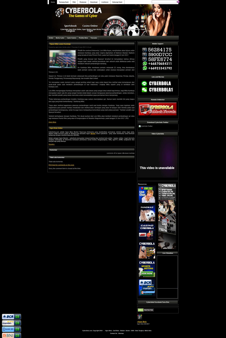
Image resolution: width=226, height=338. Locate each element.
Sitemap (121, 333)
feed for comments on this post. (61, 165)
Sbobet (93, 133)
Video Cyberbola (158, 134)
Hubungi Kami (117, 2)
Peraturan (83, 2)
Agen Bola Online (56, 128)
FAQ (74, 2)
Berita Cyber (60, 38)
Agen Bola (58, 47)
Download (93, 2)
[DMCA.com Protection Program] (145, 312)
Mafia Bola (148, 330)
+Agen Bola (141, 322)
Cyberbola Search (145, 2)
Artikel (51, 38)
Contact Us (113, 333)
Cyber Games (71, 38)
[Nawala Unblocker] (158, 115)
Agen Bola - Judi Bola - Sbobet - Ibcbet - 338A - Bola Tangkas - (125, 330)
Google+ (52, 144)
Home (53, 2)
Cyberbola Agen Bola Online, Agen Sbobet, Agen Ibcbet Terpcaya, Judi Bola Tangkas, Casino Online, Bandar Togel (102, 29)
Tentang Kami (64, 2)
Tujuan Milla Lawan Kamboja (60, 44)
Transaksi (94, 38)
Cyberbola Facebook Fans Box (157, 302)
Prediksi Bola (83, 38)
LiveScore (104, 2)
